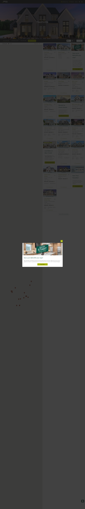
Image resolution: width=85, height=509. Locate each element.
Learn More (42, 264)
